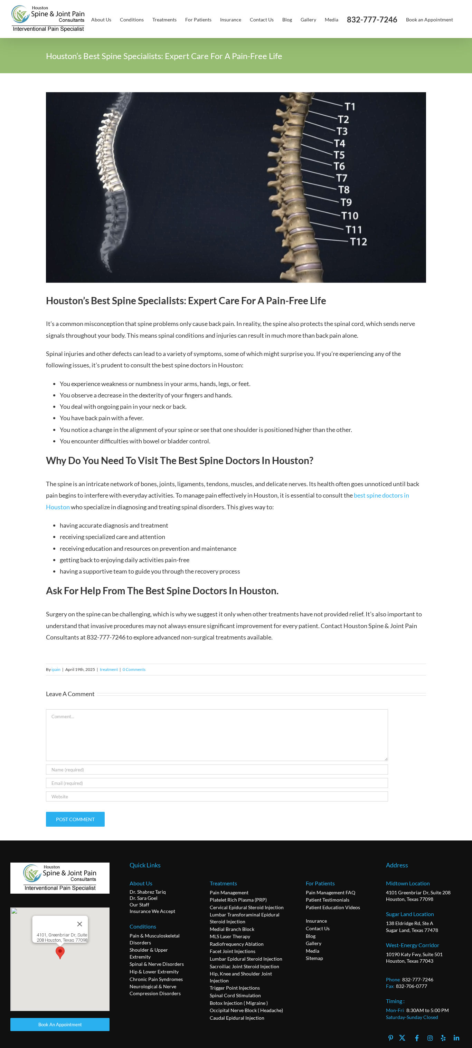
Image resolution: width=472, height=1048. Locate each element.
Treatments (223, 883)
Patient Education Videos (333, 907)
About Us (141, 883)
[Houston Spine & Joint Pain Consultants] (60, 865)
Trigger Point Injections (235, 988)
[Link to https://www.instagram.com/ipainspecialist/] (430, 1037)
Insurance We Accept (152, 911)
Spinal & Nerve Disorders (157, 964)
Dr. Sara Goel (144, 898)
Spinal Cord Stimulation (235, 995)
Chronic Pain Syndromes (156, 979)
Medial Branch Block (232, 929)
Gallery (313, 943)
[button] (60, 952)
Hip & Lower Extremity (154, 971)
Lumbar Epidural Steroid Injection (246, 959)
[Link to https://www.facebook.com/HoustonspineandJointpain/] (417, 1037)
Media (312, 951)
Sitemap (314, 958)
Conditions (143, 926)
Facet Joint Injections (232, 951)
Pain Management (229, 892)
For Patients (320, 883)
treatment (109, 669)
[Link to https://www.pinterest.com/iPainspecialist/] (391, 1037)
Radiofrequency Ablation (237, 944)
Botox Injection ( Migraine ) (239, 1003)
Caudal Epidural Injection (237, 1018)
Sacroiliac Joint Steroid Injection (244, 966)
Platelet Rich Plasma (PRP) (238, 900)
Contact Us (318, 928)
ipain (55, 669)
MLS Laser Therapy (230, 936)
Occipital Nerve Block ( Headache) (246, 1010)
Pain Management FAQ (330, 892)
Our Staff (139, 904)
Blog (310, 936)
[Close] (79, 924)
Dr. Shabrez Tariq (148, 892)
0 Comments (134, 669)
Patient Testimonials (327, 900)
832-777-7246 (417, 979)
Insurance (316, 921)
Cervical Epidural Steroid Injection (247, 907)
